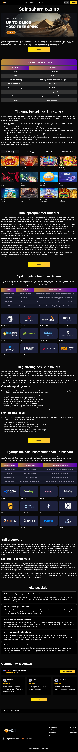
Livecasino (28, 151)
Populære (9, 151)
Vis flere (39, 699)
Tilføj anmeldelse (67, 671)
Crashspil (47, 151)
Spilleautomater (66, 151)
